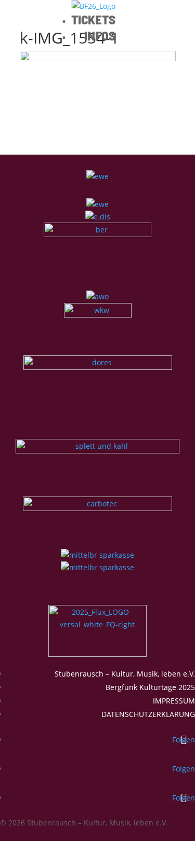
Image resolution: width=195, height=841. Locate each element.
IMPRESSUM (174, 701)
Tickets (93, 19)
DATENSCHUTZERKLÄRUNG (148, 714)
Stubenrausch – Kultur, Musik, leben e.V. (125, 674)
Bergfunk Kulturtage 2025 (150, 687)
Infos (99, 35)
